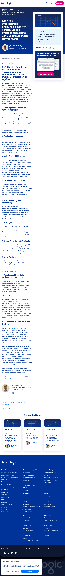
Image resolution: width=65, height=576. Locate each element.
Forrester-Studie (12, 328)
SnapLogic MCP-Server (7, 504)
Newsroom (47, 528)
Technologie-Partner (49, 506)
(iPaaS (27, 93)
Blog (11, 9)
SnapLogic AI (5, 492)
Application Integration (7, 484)
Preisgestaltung (5, 482)
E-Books (24, 501)
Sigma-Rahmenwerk (28, 530)
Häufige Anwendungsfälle (29, 470)
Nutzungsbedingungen (49, 549)
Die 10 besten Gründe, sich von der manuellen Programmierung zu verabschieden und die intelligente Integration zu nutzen (47, 37)
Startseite (5, 9)
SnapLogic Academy (28, 535)
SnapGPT (4, 499)
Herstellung (47, 475)
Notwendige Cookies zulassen (12, 571)
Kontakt (46, 533)
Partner (46, 494)
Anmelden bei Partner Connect (52, 499)
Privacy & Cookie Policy (23, 566)
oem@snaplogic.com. (13, 379)
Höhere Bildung (48, 482)
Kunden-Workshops (27, 533)
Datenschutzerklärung (35, 549)
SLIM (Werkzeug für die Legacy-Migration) (10, 478)
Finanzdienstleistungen (50, 472)
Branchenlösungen (49, 470)
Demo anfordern (26, 518)
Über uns (46, 518)
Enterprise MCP (5, 497)
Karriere (46, 523)
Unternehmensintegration (17, 402)
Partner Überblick (48, 496)
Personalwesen (26, 480)
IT (23, 482)
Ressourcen (25, 494)
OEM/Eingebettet (27, 472)
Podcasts (25, 499)
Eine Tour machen (27, 520)
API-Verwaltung (5, 489)
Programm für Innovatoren (51, 530)
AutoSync (4, 507)
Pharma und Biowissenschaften (52, 477)
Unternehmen (47, 515)
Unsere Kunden (48, 525)
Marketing (25, 490)
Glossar (24, 538)
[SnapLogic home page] (9, 462)
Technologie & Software (50, 480)
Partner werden (48, 501)
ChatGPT (6, 62)
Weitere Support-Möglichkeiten (30, 540)
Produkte (3, 470)
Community (28, 528)
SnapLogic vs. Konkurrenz (51, 520)
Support (24, 515)
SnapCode (4, 502)
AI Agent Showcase (27, 511)
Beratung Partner (48, 504)
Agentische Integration (28, 477)
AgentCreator (5, 494)
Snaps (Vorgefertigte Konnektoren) (10, 475)
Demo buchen (59, 3)
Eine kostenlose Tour (46, 74)
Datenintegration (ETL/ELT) (8, 487)
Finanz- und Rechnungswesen (30, 485)
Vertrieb (24, 488)
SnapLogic (5, 404)
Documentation (29, 525)
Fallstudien (25, 504)
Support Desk (29, 523)
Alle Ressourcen (26, 509)
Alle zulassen (30, 571)
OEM (9, 408)
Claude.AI (17, 62)
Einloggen (46, 535)
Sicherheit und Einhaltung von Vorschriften (9, 510)
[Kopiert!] (53, 48)
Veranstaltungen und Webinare (31, 506)
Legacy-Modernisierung (29, 475)
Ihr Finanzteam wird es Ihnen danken (47, 42)
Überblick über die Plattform (9, 472)
